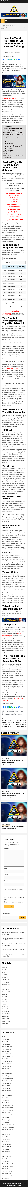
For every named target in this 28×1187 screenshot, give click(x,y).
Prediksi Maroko (6, 1117)
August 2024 (5, 994)
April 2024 (4, 1004)
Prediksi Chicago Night (7, 1056)
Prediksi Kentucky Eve (7, 1105)
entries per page (12, 258)
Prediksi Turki (5, 1168)
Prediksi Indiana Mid (7, 1095)
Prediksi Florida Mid (6, 1068)
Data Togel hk (19, 710)
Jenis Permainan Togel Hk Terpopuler (11, 138)
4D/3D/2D (9, 141)
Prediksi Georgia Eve (7, 1073)
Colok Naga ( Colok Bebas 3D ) (14, 146)
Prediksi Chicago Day (7, 1054)
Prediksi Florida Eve (6, 1066)
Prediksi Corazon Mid (7, 1061)
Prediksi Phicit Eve (6, 1146)
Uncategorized (5, 1178)
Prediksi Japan (5, 1100)
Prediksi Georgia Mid (7, 1076)
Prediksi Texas (5, 1161)
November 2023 (6, 1016)
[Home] (3, 21)
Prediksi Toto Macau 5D (7, 1166)
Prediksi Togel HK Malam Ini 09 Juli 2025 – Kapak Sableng (13, 827)
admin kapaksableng (15, 52)
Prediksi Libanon (6, 1112)
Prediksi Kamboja (6, 1102)
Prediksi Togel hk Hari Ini (14, 716)
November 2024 (6, 987)
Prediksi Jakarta (6, 1098)
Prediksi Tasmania (6, 1156)
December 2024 (6, 984)
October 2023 (5, 1018)
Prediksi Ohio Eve (6, 1134)
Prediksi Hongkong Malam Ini (11, 714)
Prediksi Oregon (6, 1139)
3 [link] (15, 306)
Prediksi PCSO (5, 1141)
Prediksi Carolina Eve (7, 1049)
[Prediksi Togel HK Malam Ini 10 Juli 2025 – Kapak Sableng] (14, 778)
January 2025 (5, 982)
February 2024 (5, 1009)
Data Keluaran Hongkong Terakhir (13, 132)
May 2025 (4, 972)
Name (6, 868)
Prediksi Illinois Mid (6, 1090)
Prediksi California (6, 1041)
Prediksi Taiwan (6, 1154)
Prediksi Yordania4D (7, 1176)
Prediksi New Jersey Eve (8, 1124)
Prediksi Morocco (6, 1122)
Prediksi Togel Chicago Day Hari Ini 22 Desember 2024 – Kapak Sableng (8, 722)
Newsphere (10, 1185)
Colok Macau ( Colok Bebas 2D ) (14, 145)
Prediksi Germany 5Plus (8, 1080)
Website (6, 881)
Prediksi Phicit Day (6, 1144)
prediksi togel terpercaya (12, 368)
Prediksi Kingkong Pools (8, 1110)
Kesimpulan (7, 154)
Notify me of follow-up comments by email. (14, 898)
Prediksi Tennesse (6, 1159)
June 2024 (4, 999)
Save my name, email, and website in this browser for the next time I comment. (14, 891)
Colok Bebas (10, 143)
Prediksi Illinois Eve (6, 1088)
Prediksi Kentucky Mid (7, 1107)
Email (6, 874)
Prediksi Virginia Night (7, 1173)
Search (6, 913)
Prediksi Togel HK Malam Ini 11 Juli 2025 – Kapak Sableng (13, 761)
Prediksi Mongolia (6, 1119)
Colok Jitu (9, 148)
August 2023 (5, 1023)
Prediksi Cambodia (6, 1044)
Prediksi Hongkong (8, 34)
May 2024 (4, 1001)
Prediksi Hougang (6, 1085)
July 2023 (4, 1026)
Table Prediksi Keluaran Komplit (12, 152)
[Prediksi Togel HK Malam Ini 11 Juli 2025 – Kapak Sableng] (14, 745)
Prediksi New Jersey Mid (8, 1127)
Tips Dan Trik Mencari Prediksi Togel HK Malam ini (14, 135)
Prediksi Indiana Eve (7, 1093)
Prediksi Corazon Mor (7, 1063)
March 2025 (5, 977)
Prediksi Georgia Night (7, 1078)
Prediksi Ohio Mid (6, 1137)
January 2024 (5, 1011)
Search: (7, 262)
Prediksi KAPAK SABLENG (9, 98)
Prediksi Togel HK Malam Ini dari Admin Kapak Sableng (13, 129)
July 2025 (4, 967)
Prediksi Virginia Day (7, 1171)
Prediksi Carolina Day (7, 1046)
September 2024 (6, 992)
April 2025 (4, 974)
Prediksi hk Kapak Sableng (9, 713)
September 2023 (6, 1021)
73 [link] (21, 306)
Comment (7, 848)
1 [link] (10, 306)
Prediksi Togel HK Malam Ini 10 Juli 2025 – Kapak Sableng (13, 794)
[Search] (26, 21)
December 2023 (6, 1013)
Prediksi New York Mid (7, 1132)
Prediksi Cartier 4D (6, 1051)
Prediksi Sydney (6, 1151)
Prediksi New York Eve (7, 1129)
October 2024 (5, 989)
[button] (6, 267)
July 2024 (4, 996)
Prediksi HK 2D (20, 711)
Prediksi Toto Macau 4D (7, 1163)
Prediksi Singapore (6, 1149)
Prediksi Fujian (5, 1071)
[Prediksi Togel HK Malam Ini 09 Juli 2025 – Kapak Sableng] (14, 812)
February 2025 (5, 979)
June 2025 (4, 970)
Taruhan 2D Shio (10, 150)
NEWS (3, 1037)
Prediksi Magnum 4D (7, 1115)
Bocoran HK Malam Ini (10, 710)
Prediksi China (5, 1059)
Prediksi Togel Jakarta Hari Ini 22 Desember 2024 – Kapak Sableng (20, 722)
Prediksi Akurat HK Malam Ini (9, 711)
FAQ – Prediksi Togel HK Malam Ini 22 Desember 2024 (13, 156)
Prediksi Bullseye (6, 1039)
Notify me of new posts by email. (14, 902)
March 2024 (5, 1006)
